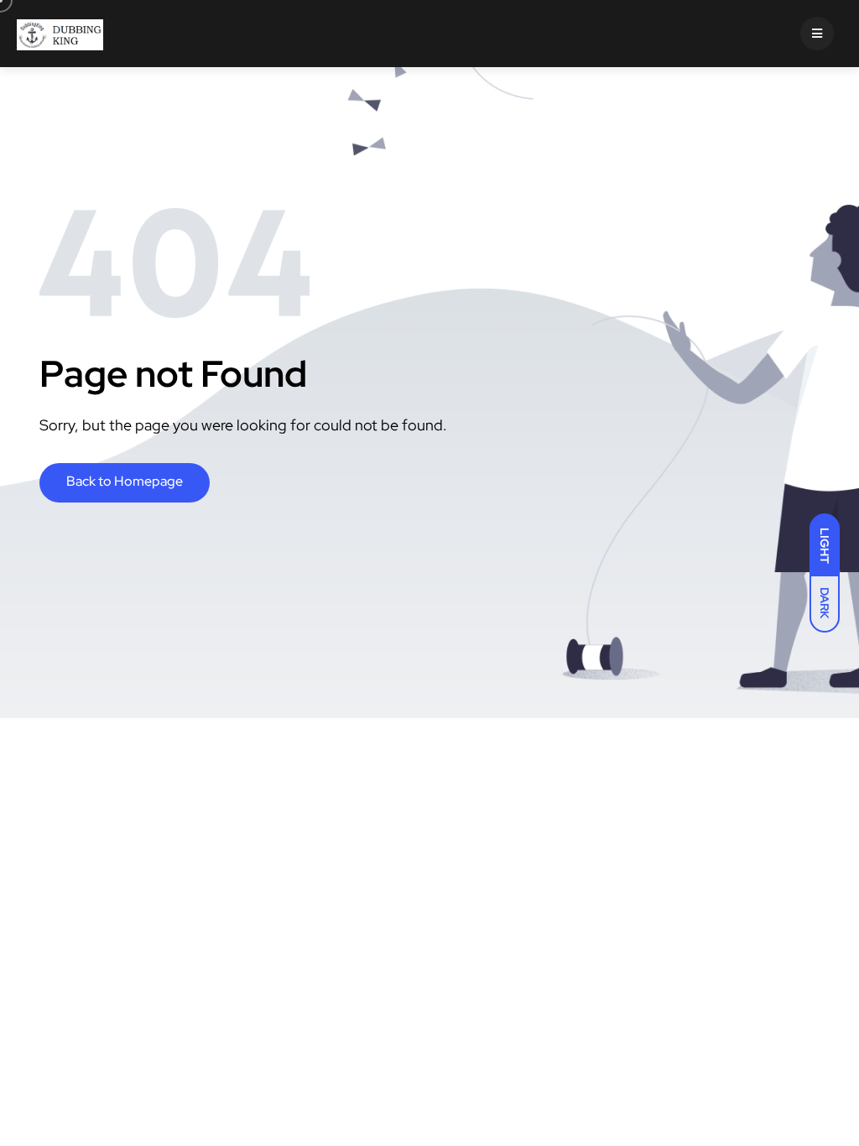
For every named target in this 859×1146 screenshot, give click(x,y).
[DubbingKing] (60, 33)
